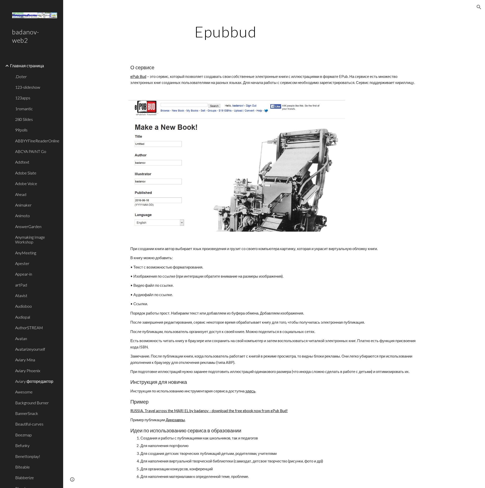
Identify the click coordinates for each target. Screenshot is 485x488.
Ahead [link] (20, 194)
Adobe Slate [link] (25, 172)
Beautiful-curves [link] (29, 424)
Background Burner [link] (32, 402)
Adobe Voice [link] (26, 183)
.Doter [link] (21, 76)
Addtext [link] (22, 162)
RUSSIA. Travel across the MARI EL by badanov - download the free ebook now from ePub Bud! (209, 411)
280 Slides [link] (24, 119)
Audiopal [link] (22, 317)
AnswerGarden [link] (28, 226)
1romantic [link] (24, 108)
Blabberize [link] (24, 477)
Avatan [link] (21, 338)
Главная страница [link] (27, 65)
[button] (479, 7)
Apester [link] (22, 263)
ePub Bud (138, 76)
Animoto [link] (22, 215)
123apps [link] (22, 97)
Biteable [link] (22, 466)
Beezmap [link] (23, 434)
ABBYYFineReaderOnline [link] (37, 140)
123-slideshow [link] (27, 87)
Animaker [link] (23, 205)
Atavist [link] (21, 295)
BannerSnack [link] (26, 413)
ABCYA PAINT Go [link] (30, 151)
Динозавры (175, 420)
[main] (225, 31)
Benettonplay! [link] (27, 456)
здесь (250, 391)
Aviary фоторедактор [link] (34, 381)
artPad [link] (21, 284)
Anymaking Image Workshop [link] (30, 239)
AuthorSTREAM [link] (29, 327)
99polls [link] (21, 129)
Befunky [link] (22, 445)
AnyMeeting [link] (25, 252)
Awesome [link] (24, 391)
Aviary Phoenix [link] (27, 370)
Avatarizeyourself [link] (30, 349)
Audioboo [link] (23, 306)
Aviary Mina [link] (25, 359)
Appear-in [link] (23, 274)
